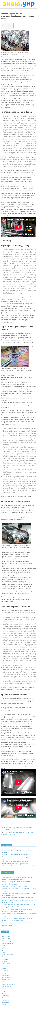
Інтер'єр (4, 961)
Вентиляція (6, 938)
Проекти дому (6, 986)
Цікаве (4, 18)
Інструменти (6, 959)
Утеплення (5, 998)
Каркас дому (6, 966)
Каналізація (6, 964)
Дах (3, 945)
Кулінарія (5, 968)
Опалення (5, 980)
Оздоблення (6, 977)
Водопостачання (7, 943)
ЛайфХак (5, 970)
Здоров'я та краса (8, 957)
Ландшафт (5, 973)
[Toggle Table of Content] (9, 25)
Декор (4, 950)
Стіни (4, 993)
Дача (4, 948)
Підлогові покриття (8, 984)
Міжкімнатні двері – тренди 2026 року (14, 886)
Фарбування (6, 1000)
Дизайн (4, 952)
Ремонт (4, 989)
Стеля (4, 991)
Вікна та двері (6, 941)
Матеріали (5, 975)
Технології (5, 996)
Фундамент (6, 1002)
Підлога (4, 982)
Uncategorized (6, 936)
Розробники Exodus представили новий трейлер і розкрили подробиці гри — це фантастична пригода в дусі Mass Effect (19, 900)
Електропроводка (8, 954)
